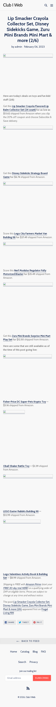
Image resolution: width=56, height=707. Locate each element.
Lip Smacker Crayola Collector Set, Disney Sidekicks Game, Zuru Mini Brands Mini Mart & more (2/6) (27, 605)
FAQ (43, 651)
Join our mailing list (28, 671)
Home (13, 651)
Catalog (24, 651)
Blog (35, 651)
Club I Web (30, 697)
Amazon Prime (33, 584)
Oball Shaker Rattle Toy (16, 466)
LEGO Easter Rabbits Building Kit (21, 511)
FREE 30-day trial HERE (15, 588)
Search (22, 662)
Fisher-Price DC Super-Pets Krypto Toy (24, 401)
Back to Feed (30, 641)
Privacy (34, 662)
